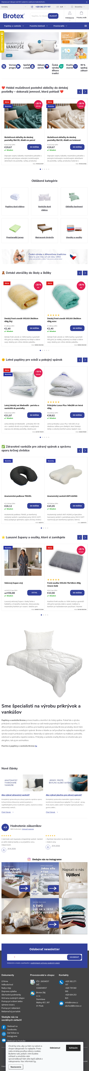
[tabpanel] (23, 131)
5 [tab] (48, 169)
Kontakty (5, 7)
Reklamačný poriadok (11, 1011)
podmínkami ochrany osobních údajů (45, 963)
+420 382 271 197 (70, 983)
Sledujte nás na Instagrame (47, 859)
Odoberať (74, 957)
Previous (79, 91)
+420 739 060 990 (70, 990)
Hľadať (53, 16)
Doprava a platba (9, 991)
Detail (34, 593)
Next (85, 91)
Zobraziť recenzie (28, 829)
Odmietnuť (55, 1048)
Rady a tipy (6, 988)
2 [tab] (42, 169)
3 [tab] (44, 169)
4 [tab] (46, 169)
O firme (5, 981)
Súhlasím (73, 1048)
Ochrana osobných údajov (13, 998)
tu (35, 1061)
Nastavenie (16, 1067)
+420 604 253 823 (70, 996)
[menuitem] (14, 26)
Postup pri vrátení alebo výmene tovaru (12, 1003)
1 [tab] (40, 169)
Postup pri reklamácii (11, 1008)
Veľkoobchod (7, 984)
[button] (56, 46)
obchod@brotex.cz (73, 1006)
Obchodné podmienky (11, 994)
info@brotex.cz (71, 1002)
